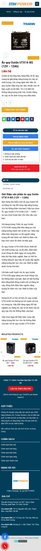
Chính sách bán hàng (9, 449)
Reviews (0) (8, 189)
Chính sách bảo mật (8, 445)
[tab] (20, 180)
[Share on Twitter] (13, 119)
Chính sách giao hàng (9, 457)
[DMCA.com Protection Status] (20, 541)
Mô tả (5, 180)
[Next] (39, 356)
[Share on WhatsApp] (4, 119)
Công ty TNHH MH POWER (28, 538)
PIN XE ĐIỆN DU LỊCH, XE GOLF (20, 143)
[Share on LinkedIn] (27, 119)
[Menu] (37, 4)
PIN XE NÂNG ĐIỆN (20, 137)
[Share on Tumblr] (32, 119)
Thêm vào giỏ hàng (14, 110)
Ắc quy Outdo (30, 12)
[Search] (4, 4)
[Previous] (1, 356)
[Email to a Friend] (18, 119)
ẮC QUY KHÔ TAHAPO (20, 149)
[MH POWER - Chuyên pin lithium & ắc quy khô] (20, 4)
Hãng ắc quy (17, 12)
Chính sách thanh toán (9, 461)
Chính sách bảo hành (9, 453)
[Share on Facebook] (8, 119)
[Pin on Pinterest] (22, 119)
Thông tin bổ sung (11, 184)
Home (8, 12)
